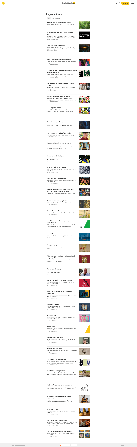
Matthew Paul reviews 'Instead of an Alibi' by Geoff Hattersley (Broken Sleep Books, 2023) (62, 295)
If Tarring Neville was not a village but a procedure (59, 292)
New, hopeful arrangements (56, 371)
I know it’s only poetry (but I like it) (58, 178)
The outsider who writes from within (59, 133)
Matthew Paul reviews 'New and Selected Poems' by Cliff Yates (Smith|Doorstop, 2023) (60, 282)
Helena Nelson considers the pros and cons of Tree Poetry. (61, 24)
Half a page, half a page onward (57, 420)
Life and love (51, 234)
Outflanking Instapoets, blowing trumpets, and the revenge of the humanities (61, 190)
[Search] (116, 3)
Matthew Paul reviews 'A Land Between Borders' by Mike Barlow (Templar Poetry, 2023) (61, 306)
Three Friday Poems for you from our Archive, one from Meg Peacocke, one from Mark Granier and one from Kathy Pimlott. (62, 422)
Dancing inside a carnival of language (59, 96)
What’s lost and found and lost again (59, 59)
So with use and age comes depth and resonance (59, 397)
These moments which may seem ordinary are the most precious (62, 71)
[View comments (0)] (57, 129)
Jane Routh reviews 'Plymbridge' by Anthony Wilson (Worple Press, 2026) (61, 169)
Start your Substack (66, 445)
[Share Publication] (119, 3)
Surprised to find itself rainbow (57, 167)
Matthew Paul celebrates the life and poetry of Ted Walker (61, 213)
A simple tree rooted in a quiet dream (59, 22)
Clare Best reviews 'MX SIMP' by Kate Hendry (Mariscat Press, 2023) (62, 351)
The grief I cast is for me (54, 211)
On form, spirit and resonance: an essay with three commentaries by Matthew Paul (59, 260)
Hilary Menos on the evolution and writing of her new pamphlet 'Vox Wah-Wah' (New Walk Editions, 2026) (60, 400)
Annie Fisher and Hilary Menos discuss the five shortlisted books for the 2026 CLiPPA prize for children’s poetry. (61, 110)
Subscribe (125, 3)
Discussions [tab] (57, 18)
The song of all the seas (54, 108)
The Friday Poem (54, 26)
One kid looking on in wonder (56, 122)
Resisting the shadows (54, 348)
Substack (122, 445)
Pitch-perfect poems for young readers (60, 385)
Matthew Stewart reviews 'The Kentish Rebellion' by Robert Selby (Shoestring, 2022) (61, 158)
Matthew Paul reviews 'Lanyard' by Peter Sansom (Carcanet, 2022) (61, 236)
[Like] (48, 129)
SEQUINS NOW (52, 315)
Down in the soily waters (55, 337)
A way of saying (52, 245)
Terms (16, 445)
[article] (68, 25)
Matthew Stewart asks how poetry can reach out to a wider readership (61, 411)
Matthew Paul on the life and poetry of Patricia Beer (59, 203)
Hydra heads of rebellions (55, 156)
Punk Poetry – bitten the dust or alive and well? (60, 33)
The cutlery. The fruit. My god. (56, 359)
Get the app (74, 445)
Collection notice (21, 445)
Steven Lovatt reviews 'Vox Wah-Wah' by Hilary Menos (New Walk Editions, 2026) (61, 180)
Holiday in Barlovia (53, 304)
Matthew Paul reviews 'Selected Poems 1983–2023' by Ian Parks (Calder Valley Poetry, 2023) (61, 271)
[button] (63, 8)
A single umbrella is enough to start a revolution (59, 144)
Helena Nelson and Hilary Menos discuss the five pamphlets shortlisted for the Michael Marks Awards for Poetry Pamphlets (61, 362)
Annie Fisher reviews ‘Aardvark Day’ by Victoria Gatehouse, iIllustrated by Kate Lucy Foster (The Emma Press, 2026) (61, 387)
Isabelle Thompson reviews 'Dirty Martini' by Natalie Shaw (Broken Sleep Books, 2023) (61, 318)
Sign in (132, 3)
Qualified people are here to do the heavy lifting (60, 84)
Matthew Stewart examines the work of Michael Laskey (60, 135)
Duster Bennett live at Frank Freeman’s (59, 280)
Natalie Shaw (51, 326)
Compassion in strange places (57, 201)
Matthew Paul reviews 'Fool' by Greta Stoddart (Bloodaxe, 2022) (61, 247)
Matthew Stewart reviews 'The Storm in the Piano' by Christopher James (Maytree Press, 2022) (60, 147)
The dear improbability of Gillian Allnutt (59, 431)
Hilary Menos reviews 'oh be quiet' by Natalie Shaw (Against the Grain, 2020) (61, 329)
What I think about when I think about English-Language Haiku (62, 257)
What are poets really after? (56, 45)
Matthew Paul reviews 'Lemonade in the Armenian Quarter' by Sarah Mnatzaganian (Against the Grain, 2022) (61, 225)
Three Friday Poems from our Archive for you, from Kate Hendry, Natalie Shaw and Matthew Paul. (61, 88)
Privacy (13, 445)
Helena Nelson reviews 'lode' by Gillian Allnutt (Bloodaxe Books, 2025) (61, 434)
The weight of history (54, 269)
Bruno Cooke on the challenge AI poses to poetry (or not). (61, 193)
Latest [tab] (49, 18)
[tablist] (54, 18)
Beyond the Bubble (53, 409)
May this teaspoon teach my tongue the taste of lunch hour (61, 222)
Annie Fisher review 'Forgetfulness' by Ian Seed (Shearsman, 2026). (61, 62)
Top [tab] (53, 18)
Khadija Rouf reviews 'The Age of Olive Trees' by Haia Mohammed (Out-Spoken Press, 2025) (60, 75)
